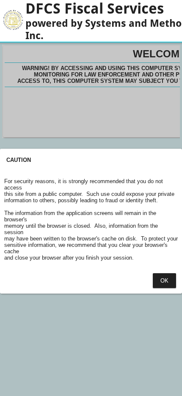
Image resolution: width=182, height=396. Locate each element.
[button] (164, 280)
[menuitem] (164, 280)
